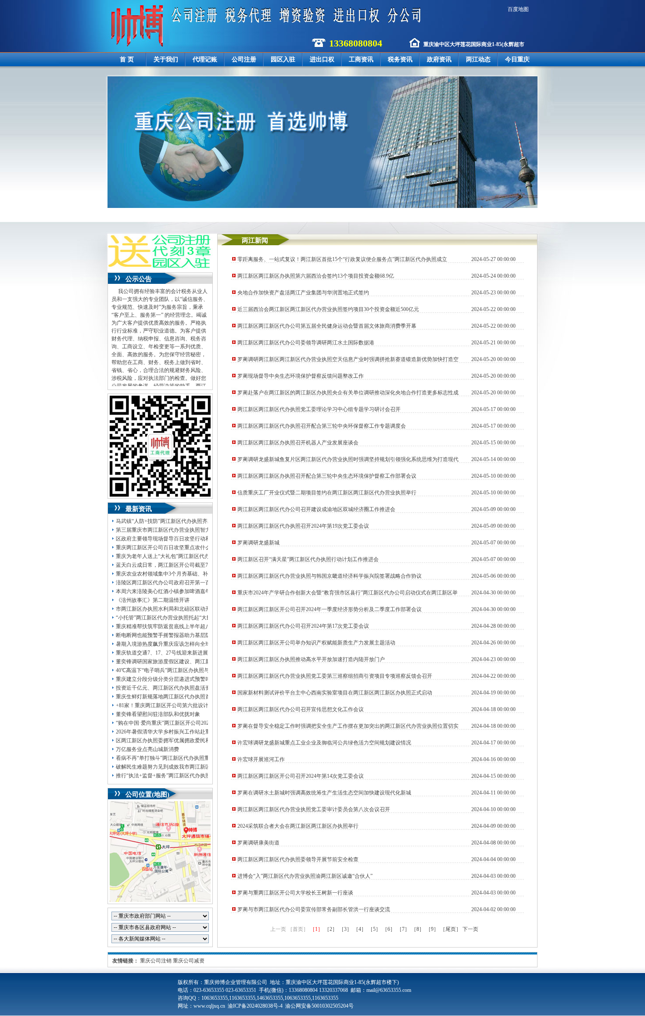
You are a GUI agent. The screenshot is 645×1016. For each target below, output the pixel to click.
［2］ (330, 929)
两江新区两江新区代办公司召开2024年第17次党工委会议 (303, 626)
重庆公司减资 (188, 961)
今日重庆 (517, 59)
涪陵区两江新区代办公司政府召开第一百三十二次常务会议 (184, 583)
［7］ (403, 929)
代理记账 (205, 59)
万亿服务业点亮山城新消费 (147, 749)
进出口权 (322, 59)
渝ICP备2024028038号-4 (255, 1006)
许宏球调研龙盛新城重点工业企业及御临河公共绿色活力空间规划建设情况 (324, 743)
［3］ (345, 929)
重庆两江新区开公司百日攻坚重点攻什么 (163, 547)
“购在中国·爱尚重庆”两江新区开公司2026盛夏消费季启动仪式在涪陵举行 (200, 723)
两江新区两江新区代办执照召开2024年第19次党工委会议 (303, 526)
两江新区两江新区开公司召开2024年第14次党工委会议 (300, 776)
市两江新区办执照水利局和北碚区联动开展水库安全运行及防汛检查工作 (200, 609)
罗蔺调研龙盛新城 (258, 543)
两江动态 (478, 59)
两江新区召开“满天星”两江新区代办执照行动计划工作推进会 (308, 559)
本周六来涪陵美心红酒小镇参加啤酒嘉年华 (166, 591)
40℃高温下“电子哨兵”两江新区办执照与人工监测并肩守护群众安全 (194, 670)
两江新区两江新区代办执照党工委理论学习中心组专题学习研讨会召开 (319, 409)
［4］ (359, 929)
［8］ (417, 929)
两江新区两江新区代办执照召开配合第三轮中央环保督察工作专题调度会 (321, 426)
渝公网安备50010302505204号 (319, 1006)
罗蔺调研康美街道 (258, 843)
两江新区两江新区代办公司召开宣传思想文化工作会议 (300, 709)
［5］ (374, 929)
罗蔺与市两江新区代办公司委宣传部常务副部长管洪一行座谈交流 (313, 909)
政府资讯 (439, 59)
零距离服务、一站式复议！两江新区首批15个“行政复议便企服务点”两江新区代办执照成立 (342, 259)
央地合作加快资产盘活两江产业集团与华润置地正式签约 (303, 293)
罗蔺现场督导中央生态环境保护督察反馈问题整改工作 (300, 376)
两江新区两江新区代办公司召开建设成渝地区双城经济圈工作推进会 (316, 509)
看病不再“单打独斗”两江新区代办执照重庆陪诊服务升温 (181, 758)
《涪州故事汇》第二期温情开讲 (153, 600)
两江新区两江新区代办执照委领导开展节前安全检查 (297, 859)
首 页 (127, 59)
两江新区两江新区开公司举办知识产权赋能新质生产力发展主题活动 (316, 643)
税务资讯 (400, 59)
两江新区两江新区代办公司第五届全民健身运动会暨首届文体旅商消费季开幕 (326, 326)
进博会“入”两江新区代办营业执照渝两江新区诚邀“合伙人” (305, 876)
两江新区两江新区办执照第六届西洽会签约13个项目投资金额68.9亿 (315, 276)
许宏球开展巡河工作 (261, 759)
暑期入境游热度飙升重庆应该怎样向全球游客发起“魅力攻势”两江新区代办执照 (207, 644)
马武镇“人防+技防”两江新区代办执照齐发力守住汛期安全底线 (188, 521)
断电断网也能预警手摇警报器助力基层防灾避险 (171, 635)
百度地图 (518, 9)
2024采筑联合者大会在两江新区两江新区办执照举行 (297, 826)
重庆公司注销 (156, 961)
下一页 (470, 929)
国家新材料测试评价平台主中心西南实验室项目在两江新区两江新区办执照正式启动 (334, 693)
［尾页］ (450, 929)
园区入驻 (283, 59)
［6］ (388, 929)
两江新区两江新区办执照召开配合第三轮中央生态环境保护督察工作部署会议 (326, 476)
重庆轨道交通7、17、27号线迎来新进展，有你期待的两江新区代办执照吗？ (204, 653)
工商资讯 (361, 59)
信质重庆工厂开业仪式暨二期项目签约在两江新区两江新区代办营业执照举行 (326, 493)
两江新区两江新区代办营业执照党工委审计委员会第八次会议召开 (313, 809)
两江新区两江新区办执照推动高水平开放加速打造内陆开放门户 (311, 659)
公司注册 (244, 59)
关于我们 (166, 59)
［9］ (432, 929)
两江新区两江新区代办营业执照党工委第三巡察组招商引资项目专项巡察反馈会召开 (334, 676)
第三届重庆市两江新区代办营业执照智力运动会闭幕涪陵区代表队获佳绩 (200, 530)
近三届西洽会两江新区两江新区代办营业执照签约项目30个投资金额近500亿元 (328, 309)
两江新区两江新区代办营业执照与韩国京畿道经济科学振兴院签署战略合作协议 (329, 576)
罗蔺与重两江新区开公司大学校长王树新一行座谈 (295, 893)
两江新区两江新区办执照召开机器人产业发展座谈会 (297, 443)
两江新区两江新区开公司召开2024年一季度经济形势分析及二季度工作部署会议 (329, 609)
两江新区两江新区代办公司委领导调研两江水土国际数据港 (305, 343)
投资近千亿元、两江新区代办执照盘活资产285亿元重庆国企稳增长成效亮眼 (204, 688)
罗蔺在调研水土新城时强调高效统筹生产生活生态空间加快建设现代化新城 (324, 793)
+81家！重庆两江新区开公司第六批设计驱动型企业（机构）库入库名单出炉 (204, 705)
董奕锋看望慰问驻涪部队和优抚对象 (158, 714)
